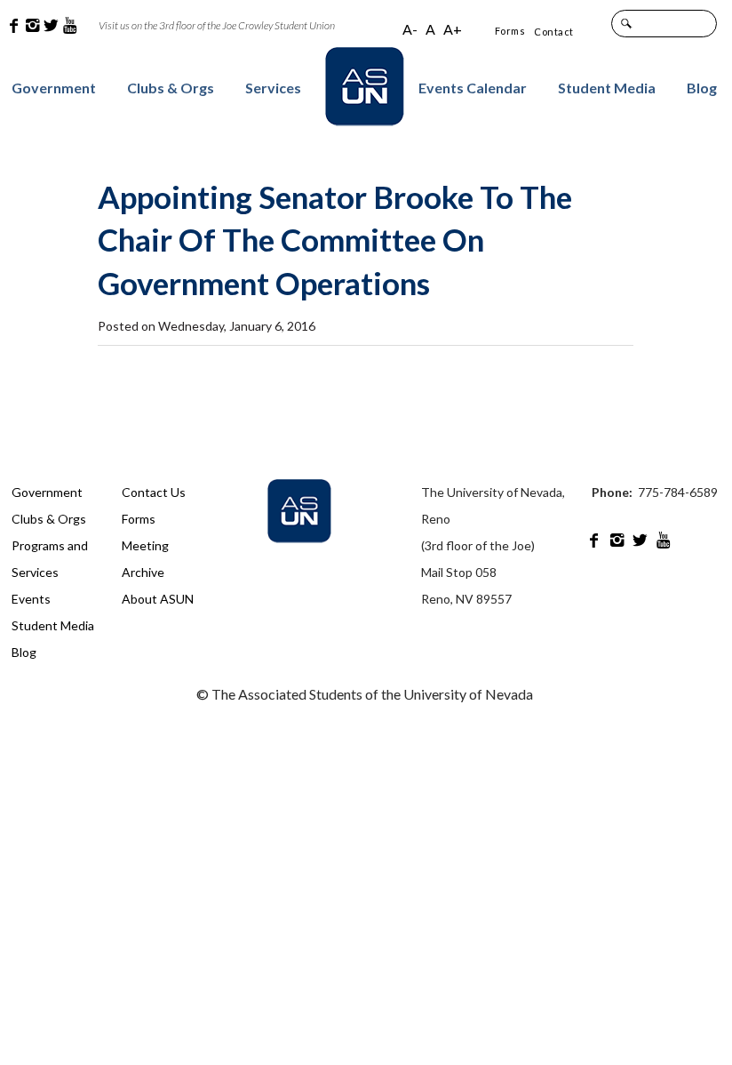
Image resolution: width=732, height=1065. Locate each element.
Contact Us (154, 492)
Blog (702, 87)
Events (31, 598)
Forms (510, 30)
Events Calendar (472, 87)
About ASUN (158, 598)
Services (273, 87)
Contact (554, 31)
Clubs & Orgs (170, 87)
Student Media (607, 87)
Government (54, 87)
